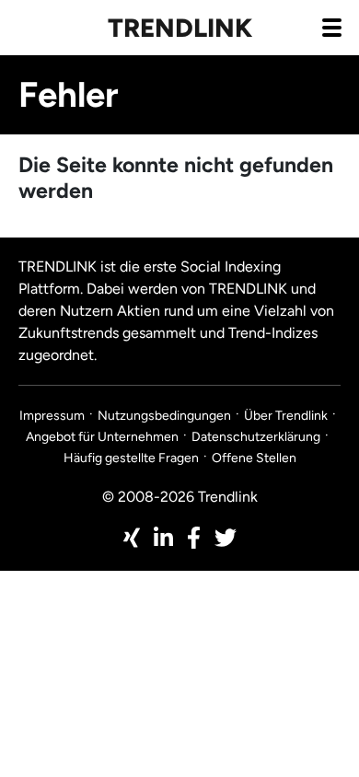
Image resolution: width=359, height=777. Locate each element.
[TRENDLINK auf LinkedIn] (163, 538)
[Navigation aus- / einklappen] (331, 27)
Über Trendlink (286, 415)
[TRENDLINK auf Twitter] (225, 538)
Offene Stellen (254, 458)
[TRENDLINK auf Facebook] (194, 538)
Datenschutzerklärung (255, 437)
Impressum (52, 415)
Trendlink (180, 27)
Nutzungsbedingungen (164, 415)
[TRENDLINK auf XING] (131, 538)
